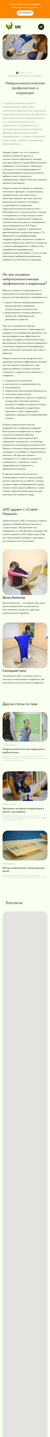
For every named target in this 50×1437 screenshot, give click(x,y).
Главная (22, 73)
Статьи (30, 73)
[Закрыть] (47, 2)
